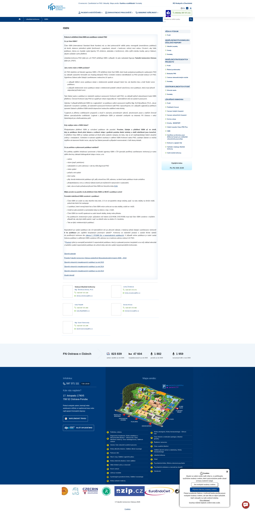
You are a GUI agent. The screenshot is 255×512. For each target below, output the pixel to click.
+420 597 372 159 (82, 293)
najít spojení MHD (84, 428)
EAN (116, 186)
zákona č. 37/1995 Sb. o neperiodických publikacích (105, 235)
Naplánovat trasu (77, 418)
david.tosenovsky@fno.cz (85, 329)
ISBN (46, 19)
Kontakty (139, 3)
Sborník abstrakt (70, 254)
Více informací (205, 500)
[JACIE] (134, 491)
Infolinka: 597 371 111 (182, 13)
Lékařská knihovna (32, 19)
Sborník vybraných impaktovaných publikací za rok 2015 (84, 262)
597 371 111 (72, 383)
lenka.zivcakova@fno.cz (132, 293)
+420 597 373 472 (131, 290)
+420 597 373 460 (131, 308)
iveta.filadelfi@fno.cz (83, 311)
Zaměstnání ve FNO (95, 3)
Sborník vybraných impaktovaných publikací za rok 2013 (84, 271)
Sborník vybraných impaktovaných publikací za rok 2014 (84, 266)
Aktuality (106, 3)
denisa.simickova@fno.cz (85, 296)
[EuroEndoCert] (87, 491)
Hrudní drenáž (69, 275)
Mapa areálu (114, 3)
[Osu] (111, 491)
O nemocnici (82, 3)
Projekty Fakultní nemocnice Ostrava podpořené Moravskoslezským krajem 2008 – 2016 (95, 258)
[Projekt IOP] (174, 491)
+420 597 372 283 (82, 308)
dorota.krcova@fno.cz (132, 311)
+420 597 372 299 (82, 325)
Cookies (127, 509)
